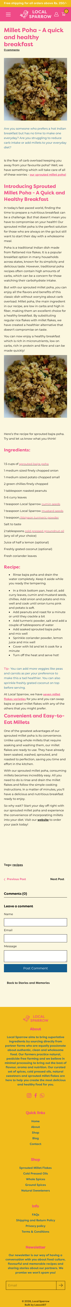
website (43, 820)
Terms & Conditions (35, 1231)
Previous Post (16, 879)
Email (8, 930)
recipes (17, 865)
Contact (35, 1144)
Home (35, 1121)
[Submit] (60, 1285)
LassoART (40, 1305)
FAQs (35, 1214)
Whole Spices (35, 1179)
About (35, 1127)
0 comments (12, 50)
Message (10, 946)
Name (8, 914)
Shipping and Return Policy (35, 1220)
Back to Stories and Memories (28, 983)
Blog (35, 1138)
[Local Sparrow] (35, 14)
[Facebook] (35, 1095)
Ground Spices (35, 1185)
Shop (35, 1132)
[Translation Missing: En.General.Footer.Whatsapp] (42, 1095)
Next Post (57, 879)
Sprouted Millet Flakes (35, 1168)
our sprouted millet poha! (48, 174)
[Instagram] (29, 1095)
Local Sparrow (40, 1301)
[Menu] (8, 14)
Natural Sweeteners (35, 1190)
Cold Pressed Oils (35, 1173)
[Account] (56, 14)
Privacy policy (35, 1226)
